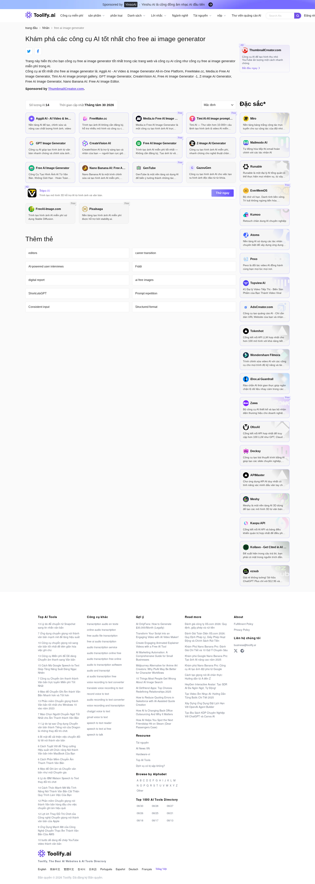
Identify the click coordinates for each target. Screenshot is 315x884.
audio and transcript (98, 670)
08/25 (155, 813)
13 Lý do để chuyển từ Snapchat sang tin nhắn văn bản (56, 625)
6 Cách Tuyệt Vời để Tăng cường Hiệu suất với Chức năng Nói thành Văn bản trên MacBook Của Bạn (58, 749)
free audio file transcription (102, 635)
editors (32, 253)
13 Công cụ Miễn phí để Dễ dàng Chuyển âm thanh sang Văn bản (57, 657)
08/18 (140, 820)
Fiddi (138, 266)
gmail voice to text (97, 717)
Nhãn (45, 27)
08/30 (140, 806)
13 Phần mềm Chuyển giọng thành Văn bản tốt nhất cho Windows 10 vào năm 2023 (58, 704)
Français (147, 869)
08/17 (155, 820)
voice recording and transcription (106, 705)
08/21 (170, 813)
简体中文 (55, 869)
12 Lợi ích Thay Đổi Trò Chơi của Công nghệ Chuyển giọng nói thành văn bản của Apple (58, 817)
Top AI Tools (143, 760)
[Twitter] (236, 651)
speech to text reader (99, 723)
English (42, 869)
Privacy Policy (242, 629)
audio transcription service (102, 647)
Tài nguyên (142, 742)
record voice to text (98, 694)
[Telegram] (242, 651)
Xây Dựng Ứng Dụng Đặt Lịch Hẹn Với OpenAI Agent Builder (205, 705)
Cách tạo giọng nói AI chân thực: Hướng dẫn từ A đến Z (204, 676)
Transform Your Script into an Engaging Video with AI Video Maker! (157, 635)
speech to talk (95, 734)
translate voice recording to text (105, 688)
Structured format (146, 306)
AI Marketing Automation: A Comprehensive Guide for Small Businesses (154, 655)
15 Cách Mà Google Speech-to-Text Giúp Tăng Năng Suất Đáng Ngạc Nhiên (58, 669)
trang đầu (31, 27)
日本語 (93, 869)
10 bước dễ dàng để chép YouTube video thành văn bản (58, 841)
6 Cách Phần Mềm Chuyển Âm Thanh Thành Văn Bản (56, 761)
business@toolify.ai (245, 645)
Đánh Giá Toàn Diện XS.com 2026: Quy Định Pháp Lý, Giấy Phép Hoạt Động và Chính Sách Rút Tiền (205, 636)
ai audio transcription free (101, 676)
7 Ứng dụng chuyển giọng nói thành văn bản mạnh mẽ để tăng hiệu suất (59, 635)
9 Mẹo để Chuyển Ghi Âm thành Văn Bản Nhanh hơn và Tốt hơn (59, 693)
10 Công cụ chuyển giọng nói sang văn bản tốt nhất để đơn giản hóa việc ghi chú (58, 646)
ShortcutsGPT (37, 293)
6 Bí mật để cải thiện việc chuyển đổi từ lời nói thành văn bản (59, 738)
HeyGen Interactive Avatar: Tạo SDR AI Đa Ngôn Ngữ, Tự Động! (206, 686)
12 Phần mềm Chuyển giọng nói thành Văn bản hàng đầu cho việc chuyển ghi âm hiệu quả (57, 804)
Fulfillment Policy (243, 624)
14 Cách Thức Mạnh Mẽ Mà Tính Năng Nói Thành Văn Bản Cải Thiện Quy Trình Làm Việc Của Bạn (58, 791)
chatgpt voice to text (98, 711)
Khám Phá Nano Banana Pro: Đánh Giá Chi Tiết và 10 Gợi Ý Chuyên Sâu (206, 648)
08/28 (155, 806)
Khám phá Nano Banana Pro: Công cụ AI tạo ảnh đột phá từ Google (205, 667)
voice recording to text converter (105, 682)
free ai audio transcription (101, 641)
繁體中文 (69, 869)
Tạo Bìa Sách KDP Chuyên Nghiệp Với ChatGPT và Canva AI (205, 714)
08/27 (170, 806)
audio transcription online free (104, 653)
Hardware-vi (143, 754)
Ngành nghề (180, 15)
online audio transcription (101, 629)
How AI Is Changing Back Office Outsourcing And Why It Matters (154, 712)
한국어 (81, 869)
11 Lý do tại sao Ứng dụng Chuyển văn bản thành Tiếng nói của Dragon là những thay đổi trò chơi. (59, 727)
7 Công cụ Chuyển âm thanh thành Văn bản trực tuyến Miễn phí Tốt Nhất (58, 682)
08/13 (170, 820)
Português (106, 869)
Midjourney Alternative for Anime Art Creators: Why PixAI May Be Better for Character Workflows (157, 669)
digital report (36, 279)
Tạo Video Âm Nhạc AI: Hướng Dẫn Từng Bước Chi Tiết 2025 (205, 695)
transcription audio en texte (102, 624)
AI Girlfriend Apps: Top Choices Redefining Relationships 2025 (154, 689)
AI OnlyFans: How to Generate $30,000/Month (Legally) (153, 625)
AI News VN (143, 748)
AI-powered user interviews (46, 266)
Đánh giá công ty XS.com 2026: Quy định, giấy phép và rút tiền (206, 625)
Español (120, 869)
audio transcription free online (104, 659)
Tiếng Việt (161, 869)
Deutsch (133, 869)
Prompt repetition (146, 293)
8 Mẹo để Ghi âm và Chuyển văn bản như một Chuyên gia (57, 770)
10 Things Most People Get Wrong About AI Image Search (156, 680)
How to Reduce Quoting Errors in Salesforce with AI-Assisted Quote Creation (155, 701)
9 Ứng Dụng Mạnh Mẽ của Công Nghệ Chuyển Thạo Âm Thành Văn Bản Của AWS (58, 830)
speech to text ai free (99, 728)
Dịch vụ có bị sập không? (150, 766)
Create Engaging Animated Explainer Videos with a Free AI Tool (157, 644)
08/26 (140, 813)
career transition (145, 253)
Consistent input (38, 306)
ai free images (144, 279)
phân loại (116, 15)
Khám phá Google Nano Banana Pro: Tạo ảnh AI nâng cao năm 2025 (206, 657)
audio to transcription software (104, 664)
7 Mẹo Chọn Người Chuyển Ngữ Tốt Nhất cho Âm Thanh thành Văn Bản (59, 716)
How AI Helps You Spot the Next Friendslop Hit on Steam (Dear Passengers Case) (154, 723)
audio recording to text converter (106, 699)
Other (140, 790)
